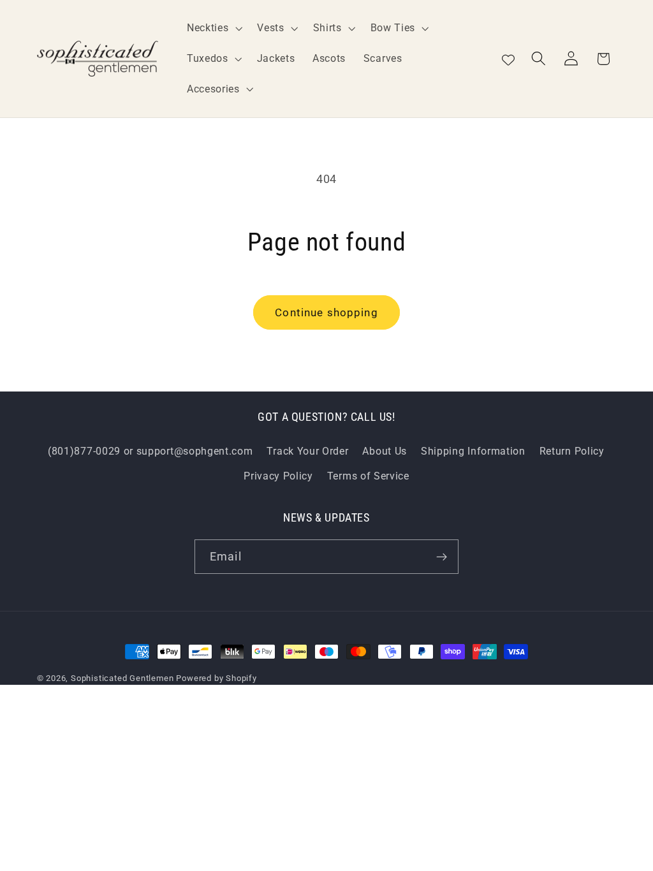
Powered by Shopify (216, 678)
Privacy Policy (278, 476)
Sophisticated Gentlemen (122, 678)
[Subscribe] (441, 556)
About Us (384, 451)
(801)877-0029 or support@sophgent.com (150, 451)
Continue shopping (326, 312)
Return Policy (572, 451)
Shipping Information (473, 451)
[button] (213, 28)
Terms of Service (368, 476)
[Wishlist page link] (508, 58)
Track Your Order (307, 451)
